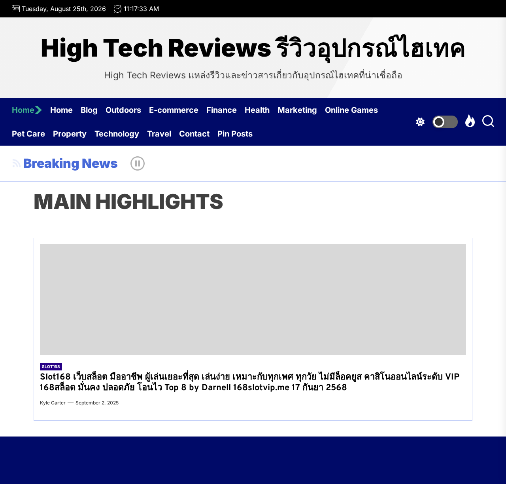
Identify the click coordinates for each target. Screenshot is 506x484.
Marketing (297, 110)
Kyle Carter (53, 403)
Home (23, 110)
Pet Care (28, 134)
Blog (89, 110)
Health (257, 110)
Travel (159, 134)
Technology (116, 134)
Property (70, 134)
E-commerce (173, 110)
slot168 (51, 366)
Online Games (351, 110)
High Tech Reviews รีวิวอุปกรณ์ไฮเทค (253, 48)
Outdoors (123, 110)
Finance (221, 110)
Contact (194, 134)
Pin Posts (235, 134)
